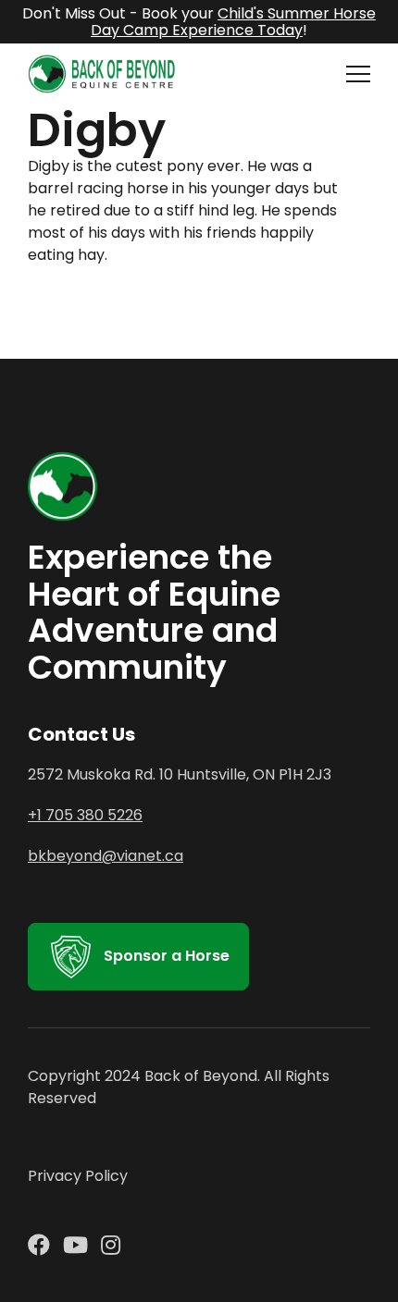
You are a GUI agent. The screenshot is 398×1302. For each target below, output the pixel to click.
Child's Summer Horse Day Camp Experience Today (233, 22)
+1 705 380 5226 (85, 815)
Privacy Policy (78, 1175)
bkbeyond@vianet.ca (105, 855)
